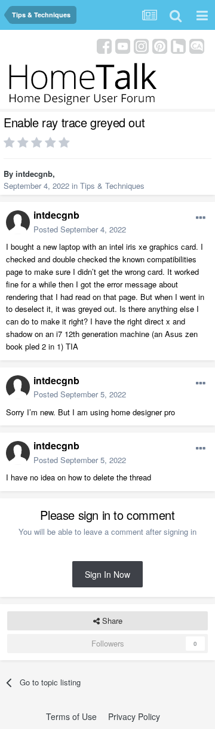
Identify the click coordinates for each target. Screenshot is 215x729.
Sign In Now (107, 574)
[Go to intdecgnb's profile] (18, 222)
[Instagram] (141, 45)
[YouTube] (122, 45)
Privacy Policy (134, 716)
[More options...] (200, 218)
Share (111, 620)
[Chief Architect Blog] (196, 45)
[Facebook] (104, 45)
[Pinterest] (159, 45)
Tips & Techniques (112, 185)
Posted (79, 229)
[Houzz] (178, 45)
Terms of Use (71, 716)
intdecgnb (34, 173)
